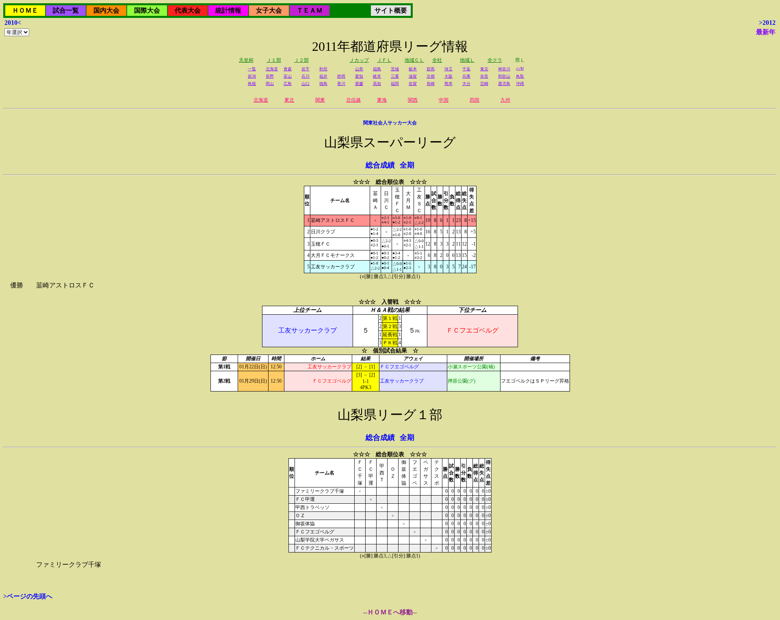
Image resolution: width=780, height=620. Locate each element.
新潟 (252, 76)
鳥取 (520, 76)
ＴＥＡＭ (310, 10)
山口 (305, 83)
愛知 (359, 76)
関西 (413, 100)
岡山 (270, 83)
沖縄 (520, 83)
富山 (288, 76)
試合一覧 (66, 10)
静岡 (341, 76)
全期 (407, 165)
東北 (289, 100)
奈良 (484, 76)
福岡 (395, 83)
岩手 (305, 69)
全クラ (495, 60)
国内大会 (106, 10)
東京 (484, 69)
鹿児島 (504, 83)
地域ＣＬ (414, 60)
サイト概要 (391, 10)
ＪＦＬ (384, 60)
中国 (443, 100)
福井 (323, 76)
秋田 (323, 69)
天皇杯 (246, 60)
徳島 (323, 83)
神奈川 (504, 69)
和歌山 (504, 76)
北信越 (353, 100)
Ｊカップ (359, 60)
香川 (341, 83)
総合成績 (380, 165)
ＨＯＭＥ (25, 10)
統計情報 (228, 10)
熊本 (448, 83)
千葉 (466, 69)
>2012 (767, 22)
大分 (466, 83)
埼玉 (448, 69)
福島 (377, 69)
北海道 (272, 69)
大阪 (448, 76)
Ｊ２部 (301, 60)
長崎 (431, 83)
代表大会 (188, 10)
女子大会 (269, 10)
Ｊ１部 (273, 60)
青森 (288, 69)
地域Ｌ (467, 60)
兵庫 (466, 76)
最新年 (766, 31)
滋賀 (413, 76)
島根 (252, 83)
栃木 (413, 69)
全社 (437, 60)
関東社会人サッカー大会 (390, 123)
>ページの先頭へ (27, 596)
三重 (395, 76)
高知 (377, 83)
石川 (305, 76)
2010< (12, 22)
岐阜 (377, 76)
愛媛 (359, 83)
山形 (359, 69)
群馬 (431, 69)
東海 (382, 100)
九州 (505, 100)
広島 (288, 83)
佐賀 (413, 83)
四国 (474, 100)
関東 (320, 100)
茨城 (395, 69)
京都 (431, 76)
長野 (270, 76)
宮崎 (484, 83)
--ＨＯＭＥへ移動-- (390, 612)
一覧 (252, 69)
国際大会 (147, 10)
